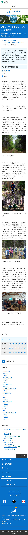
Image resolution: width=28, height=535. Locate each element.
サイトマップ (12, 491)
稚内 (5, 391)
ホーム (6, 468)
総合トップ (8, 460)
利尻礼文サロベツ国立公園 (9, 389)
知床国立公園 (6, 371)
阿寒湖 (6, 380)
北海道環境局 (13, 40)
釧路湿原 (6, 386)
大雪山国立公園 (7, 393)
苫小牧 (4, 408)
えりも (6, 417)
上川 (5, 395)
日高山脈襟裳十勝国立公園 (9, 412)
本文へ (13, 6)
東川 (5, 397)
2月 (13, 344)
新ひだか (6, 419)
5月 (22, 344)
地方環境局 (4, 40)
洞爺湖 (6, 406)
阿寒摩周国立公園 (7, 378)
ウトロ (6, 373)
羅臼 (5, 376)
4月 (19, 344)
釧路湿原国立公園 (7, 384)
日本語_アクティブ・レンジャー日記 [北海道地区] (14, 431)
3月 (16, 344)
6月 (25, 344)
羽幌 (4, 410)
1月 (10, 344)
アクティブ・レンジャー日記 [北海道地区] (14, 42)
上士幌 (6, 399)
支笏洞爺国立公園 (7, 402)
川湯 (5, 382)
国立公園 (6, 434)
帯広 (5, 415)
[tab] (3, 361)
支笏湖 (6, 404)
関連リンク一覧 (13, 495)
